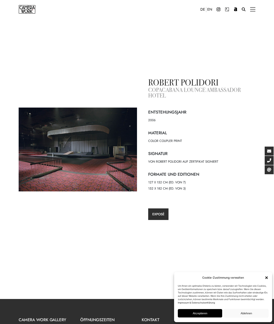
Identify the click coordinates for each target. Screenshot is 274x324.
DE (202, 9)
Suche (243, 9)
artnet (235, 9)
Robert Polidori (183, 83)
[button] (266, 278)
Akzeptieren (200, 313)
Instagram (218, 9)
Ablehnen (246, 313)
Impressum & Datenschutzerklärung (196, 302)
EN (209, 9)
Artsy (227, 9)
